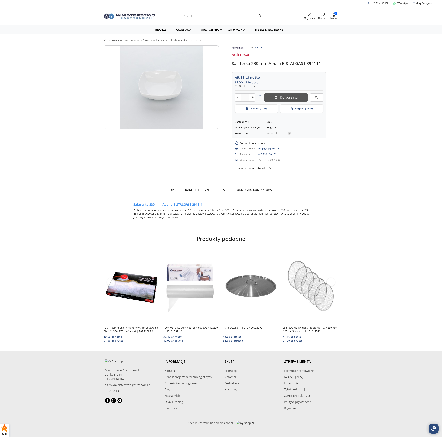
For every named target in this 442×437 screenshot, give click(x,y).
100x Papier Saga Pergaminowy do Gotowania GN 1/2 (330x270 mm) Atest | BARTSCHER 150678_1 (131, 329)
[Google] (119, 400)
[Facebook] (107, 400)
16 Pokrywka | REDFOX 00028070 (242, 327)
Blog (168, 389)
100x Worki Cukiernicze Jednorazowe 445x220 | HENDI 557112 (190, 329)
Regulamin (291, 408)
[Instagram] (113, 400)
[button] (162, 29)
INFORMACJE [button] (175, 361)
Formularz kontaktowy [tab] (254, 190)
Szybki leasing (174, 402)
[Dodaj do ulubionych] (316, 97)
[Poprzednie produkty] (111, 282)
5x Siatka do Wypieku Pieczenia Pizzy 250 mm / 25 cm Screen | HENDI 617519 (310, 329)
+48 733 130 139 (267, 154)
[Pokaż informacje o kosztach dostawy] (289, 133)
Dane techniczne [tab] (197, 190)
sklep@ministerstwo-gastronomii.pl (128, 385)
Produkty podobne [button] (221, 238)
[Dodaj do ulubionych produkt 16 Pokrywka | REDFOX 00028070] (274, 253)
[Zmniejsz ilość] (237, 97)
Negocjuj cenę (293, 377)
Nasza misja (173, 396)
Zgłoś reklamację (295, 389)
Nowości (230, 377)
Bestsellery (231, 383)
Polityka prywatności (297, 402)
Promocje (230, 371)
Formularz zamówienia (299, 371)
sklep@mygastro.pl (268, 148)
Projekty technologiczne (181, 383)
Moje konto (291, 383)
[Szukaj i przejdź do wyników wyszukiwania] (259, 16)
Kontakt (170, 371)
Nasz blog (230, 389)
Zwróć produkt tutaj (297, 396)
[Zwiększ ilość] (252, 97)
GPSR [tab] (223, 190)
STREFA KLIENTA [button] (297, 361)
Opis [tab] (173, 190)
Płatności (171, 408)
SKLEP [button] (229, 361)
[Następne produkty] (331, 282)
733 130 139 (112, 391)
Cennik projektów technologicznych (188, 377)
